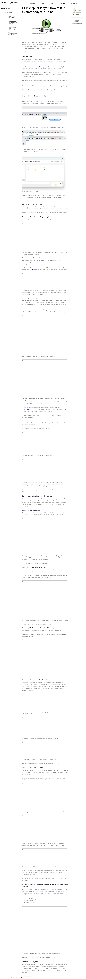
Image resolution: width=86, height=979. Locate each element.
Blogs (52, 3)
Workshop (62, 3)
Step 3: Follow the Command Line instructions (12, 23)
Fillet (31, 269)
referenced (26, 262)
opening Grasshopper (40, 67)
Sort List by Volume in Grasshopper (77, 15)
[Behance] (16, 978)
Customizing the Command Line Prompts (13, 36)
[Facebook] (2, 978)
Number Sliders (31, 409)
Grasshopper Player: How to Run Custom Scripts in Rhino (12, 17)
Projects (43, 3)
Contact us (74, 3)
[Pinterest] (21, 978)
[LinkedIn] (11, 978)
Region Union (41, 267)
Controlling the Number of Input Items (13, 32)
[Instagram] (6, 978)
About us (32, 3)
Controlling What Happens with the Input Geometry (12, 34)
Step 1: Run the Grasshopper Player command (12, 19)
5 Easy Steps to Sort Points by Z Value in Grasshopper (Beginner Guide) (77, 27)
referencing (60, 67)
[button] (17, 12)
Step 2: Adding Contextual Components (12, 28)
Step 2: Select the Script (12, 21)
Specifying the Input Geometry (12, 29)
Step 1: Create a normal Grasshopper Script (11, 25)
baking (35, 68)
